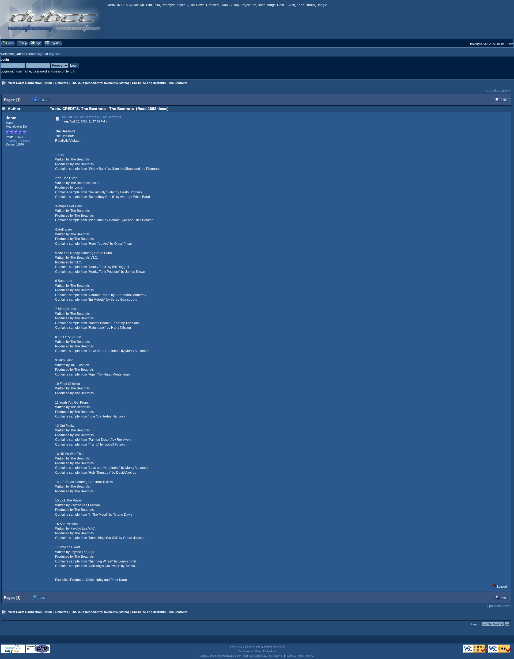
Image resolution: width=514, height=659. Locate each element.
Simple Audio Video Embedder (257, 651)
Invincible (111, 83)
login (40, 54)
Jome (11, 118)
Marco (123, 83)
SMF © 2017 (254, 646)
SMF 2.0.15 (237, 646)
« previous (493, 91)
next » (506, 91)
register (54, 54)
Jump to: (475, 624)
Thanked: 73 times (18, 140)
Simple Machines (274, 646)
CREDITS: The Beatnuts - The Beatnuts (91, 117)
